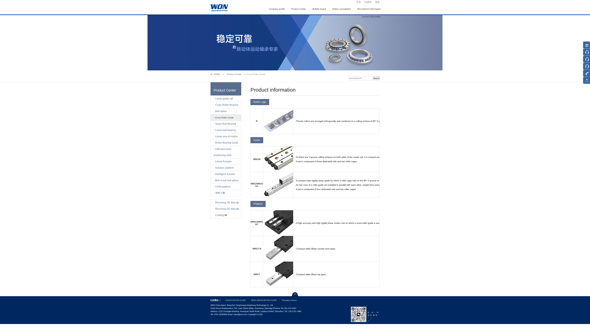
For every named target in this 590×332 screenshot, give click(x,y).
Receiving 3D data (225, 202)
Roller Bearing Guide (226, 142)
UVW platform (222, 186)
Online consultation (341, 9)
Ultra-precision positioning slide (223, 152)
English (368, 2)
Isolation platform (224, 167)
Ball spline (221, 111)
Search (376, 78)
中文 (358, 2)
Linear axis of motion (226, 136)
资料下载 (220, 193)
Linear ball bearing (225, 130)
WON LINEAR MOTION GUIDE (264, 300)
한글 (377, 2)
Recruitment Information (369, 9)
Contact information (371, 16)
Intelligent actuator (225, 174)
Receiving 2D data (225, 209)
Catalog (219, 215)
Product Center (298, 9)
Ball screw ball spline (226, 180)
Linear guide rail (224, 98)
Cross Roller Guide (224, 117)
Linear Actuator (223, 161)
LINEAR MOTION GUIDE (235, 300)
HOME (217, 74)
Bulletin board (319, 9)
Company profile (277, 9)
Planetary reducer (289, 300)
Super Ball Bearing (225, 124)
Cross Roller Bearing (226, 105)
